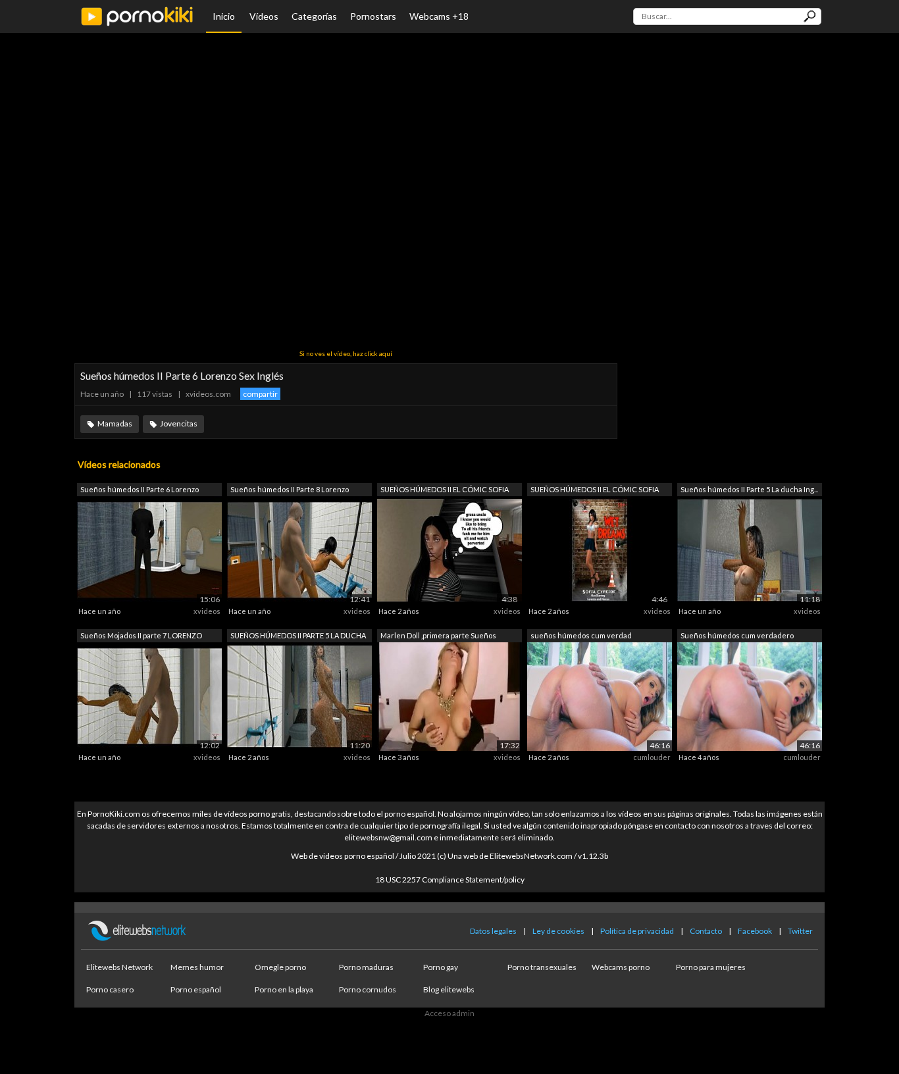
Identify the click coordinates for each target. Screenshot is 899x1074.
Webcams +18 (439, 16)
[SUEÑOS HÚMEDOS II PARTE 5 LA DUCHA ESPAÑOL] (299, 695)
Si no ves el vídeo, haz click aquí (345, 353)
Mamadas (114, 423)
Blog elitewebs (449, 989)
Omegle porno (280, 967)
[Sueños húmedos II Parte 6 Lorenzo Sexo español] (149, 550)
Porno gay (440, 967)
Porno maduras (366, 967)
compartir (260, 394)
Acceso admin (449, 1013)
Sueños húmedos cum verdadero (737, 635)
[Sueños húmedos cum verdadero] (749, 695)
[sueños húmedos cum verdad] (599, 695)
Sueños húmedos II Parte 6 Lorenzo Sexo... (139, 490)
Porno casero (110, 989)
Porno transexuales (542, 967)
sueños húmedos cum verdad (581, 635)
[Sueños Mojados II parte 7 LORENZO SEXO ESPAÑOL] (149, 695)
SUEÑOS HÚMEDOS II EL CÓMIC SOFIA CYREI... (444, 490)
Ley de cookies (558, 931)
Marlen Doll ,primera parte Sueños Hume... (438, 636)
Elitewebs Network (119, 967)
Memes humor (197, 967)
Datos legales (493, 931)
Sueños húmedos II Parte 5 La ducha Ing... (749, 489)
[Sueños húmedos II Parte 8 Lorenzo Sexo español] (299, 550)
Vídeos (263, 16)
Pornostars (373, 16)
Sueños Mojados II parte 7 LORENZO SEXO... (141, 636)
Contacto (706, 931)
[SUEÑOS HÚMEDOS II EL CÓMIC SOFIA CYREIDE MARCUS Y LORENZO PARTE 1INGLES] (449, 550)
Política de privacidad (637, 931)
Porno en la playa (284, 989)
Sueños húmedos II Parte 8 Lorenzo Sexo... (289, 490)
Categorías (314, 16)
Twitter (800, 931)
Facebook (755, 931)
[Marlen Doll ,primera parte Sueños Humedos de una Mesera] (449, 695)
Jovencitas (178, 423)
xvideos (206, 611)
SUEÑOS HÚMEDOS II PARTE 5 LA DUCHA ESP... (298, 636)
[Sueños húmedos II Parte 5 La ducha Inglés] (749, 550)
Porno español (195, 989)
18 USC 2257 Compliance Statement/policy (450, 879)
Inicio (224, 16)
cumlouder (652, 757)
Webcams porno (621, 967)
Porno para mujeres (711, 967)
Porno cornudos (367, 989)
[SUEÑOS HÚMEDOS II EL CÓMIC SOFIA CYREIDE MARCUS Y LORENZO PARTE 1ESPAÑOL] (599, 550)
